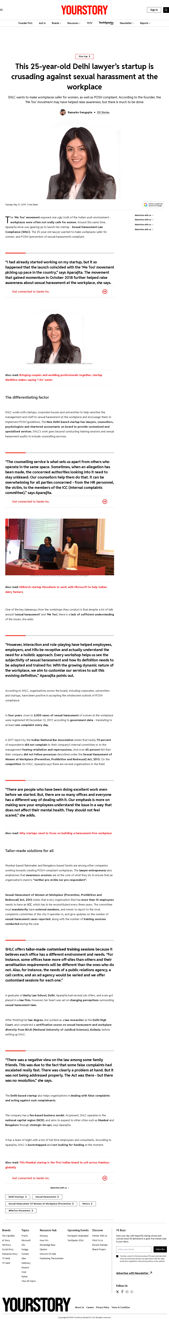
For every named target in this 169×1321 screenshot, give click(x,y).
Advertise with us (58, 1188)
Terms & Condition (120, 1307)
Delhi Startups (16, 1196)
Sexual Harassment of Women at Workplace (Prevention (40, 1203)
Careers (90, 1307)
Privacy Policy (102, 1307)
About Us (79, 1307)
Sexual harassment (46, 1196)
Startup (83, 56)
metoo (86, 1203)
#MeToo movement (19, 1210)
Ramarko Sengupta (80, 112)
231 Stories (103, 112)
